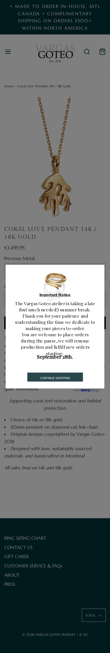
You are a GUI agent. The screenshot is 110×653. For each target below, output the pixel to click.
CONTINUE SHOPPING (55, 378)
